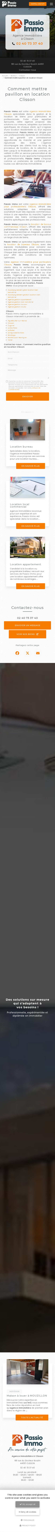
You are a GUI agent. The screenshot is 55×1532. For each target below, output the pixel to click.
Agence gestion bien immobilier (21, 302)
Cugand (11, 325)
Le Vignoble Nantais (16, 333)
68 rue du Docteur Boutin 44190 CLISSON (27, 65)
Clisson (22, 76)
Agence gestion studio (17, 307)
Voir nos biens (26, 634)
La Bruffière (12, 328)
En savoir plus (30, 466)
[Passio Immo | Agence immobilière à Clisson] (9, 4)
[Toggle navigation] (51, 4)
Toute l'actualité (32, 1417)
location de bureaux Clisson (23, 244)
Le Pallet (11, 330)
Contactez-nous (27, 70)
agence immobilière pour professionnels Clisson (27, 205)
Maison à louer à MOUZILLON (27, 1395)
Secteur (14, 76)
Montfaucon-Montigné (17, 337)
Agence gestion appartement (19, 300)
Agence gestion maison (17, 304)
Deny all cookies (28, 1512)
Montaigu (12, 335)
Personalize (28, 1520)
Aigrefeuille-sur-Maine (17, 321)
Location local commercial (19, 505)
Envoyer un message (27, 625)
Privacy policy (29, 1525)
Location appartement (25, 564)
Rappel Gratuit (37, 4)
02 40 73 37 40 (29, 43)
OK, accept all (28, 1504)
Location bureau (21, 446)
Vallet (10, 340)
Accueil (5, 76)
